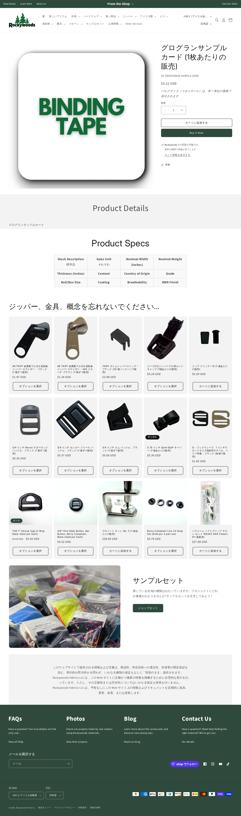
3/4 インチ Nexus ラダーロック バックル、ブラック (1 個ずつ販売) (30, 450)
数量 (163, 103)
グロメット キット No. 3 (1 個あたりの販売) (120, 532)
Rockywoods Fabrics (25, 807)
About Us (41, 4)
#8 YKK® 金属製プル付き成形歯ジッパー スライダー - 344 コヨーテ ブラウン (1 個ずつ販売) (75, 369)
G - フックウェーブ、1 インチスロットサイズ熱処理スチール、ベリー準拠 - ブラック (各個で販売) (210, 452)
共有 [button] (167, 165)
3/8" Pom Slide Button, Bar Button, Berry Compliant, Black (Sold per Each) (73, 533)
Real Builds (10, 4)
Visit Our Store (229, 4)
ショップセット (148, 608)
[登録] (68, 764)
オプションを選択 (30, 386)
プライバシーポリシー (64, 807)
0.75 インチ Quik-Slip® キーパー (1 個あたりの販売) (164, 449)
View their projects (77, 742)
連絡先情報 (95, 807)
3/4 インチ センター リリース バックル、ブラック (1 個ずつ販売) (75, 449)
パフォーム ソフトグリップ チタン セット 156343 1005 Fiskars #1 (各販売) (210, 533)
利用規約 (82, 807)
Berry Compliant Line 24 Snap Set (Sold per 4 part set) (165, 532)
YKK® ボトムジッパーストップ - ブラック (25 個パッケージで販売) (120, 369)
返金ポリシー (44, 807)
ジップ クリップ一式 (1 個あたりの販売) (210, 368)
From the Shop (118, 4)
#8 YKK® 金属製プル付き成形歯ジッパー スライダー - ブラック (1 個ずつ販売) (30, 369)
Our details (188, 742)
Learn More (26, 4)
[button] (75, 16)
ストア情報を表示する (177, 155)
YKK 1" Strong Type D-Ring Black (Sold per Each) (28, 532)
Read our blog (132, 742)
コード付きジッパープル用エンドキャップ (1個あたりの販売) (165, 368)
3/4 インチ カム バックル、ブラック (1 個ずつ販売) (120, 449)
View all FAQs (15, 742)
